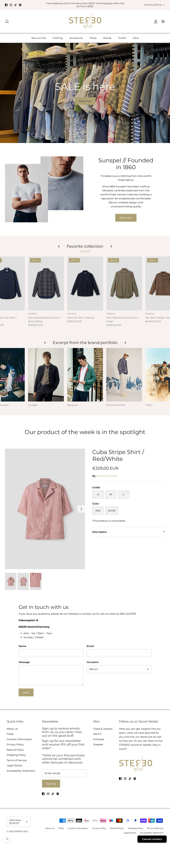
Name (22, 646)
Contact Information (19, 739)
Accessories (76, 38)
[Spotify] (20, 5)
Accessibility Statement (21, 770)
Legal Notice (14, 765)
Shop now (85, 101)
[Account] (155, 22)
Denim (97, 734)
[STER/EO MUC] (85, 21)
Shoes (93, 38)
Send (26, 692)
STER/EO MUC (21, 831)
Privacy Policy (15, 744)
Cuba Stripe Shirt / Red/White (118, 455)
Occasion (93, 662)
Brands (107, 38)
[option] (85, 93)
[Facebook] (6, 5)
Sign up (51, 783)
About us (12, 728)
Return (93, 669)
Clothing (58, 38)
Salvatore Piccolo (106, 476)
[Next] (81, 509)
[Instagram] (11, 5)
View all (85, 251)
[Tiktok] (15, 5)
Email (90, 646)
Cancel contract (152, 839)
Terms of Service (17, 760)
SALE (136, 38)
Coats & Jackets (102, 728)
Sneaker (98, 744)
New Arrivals (38, 38)
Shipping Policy (16, 754)
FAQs (10, 734)
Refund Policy (15, 749)
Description (99, 532)
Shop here (126, 217)
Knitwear (98, 739)
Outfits (122, 38)
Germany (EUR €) (153, 5)
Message (24, 662)
